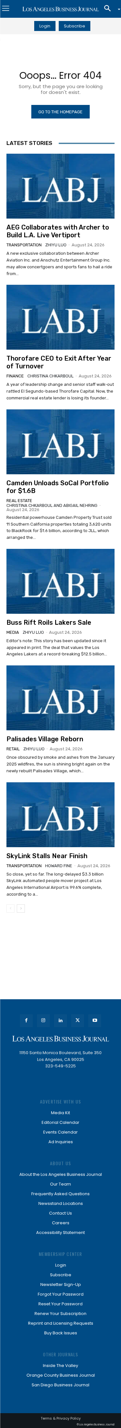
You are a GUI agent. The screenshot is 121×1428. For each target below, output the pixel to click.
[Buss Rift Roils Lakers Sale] (60, 581)
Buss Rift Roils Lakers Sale (48, 622)
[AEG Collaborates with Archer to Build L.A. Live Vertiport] (60, 186)
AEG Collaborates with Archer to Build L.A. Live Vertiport (57, 231)
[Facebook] (26, 1020)
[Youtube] (94, 1020)
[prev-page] (10, 908)
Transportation (24, 245)
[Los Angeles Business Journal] (60, 9)
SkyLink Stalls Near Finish (46, 856)
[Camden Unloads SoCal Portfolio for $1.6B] (60, 441)
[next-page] (21, 908)
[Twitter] (77, 1020)
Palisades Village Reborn (44, 739)
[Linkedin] (60, 1020)
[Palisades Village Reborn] (60, 697)
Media (12, 632)
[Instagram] (43, 1020)
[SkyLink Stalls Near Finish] (60, 814)
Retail (13, 749)
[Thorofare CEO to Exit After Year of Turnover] (60, 317)
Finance (15, 376)
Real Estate (19, 500)
